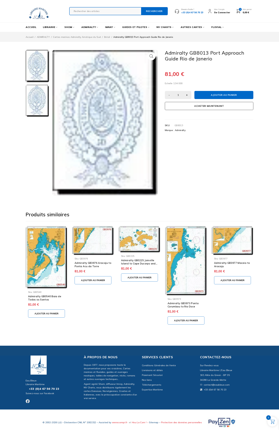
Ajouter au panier (224, 95)
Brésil (107, 37)
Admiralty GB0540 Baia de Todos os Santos (44, 298)
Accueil (29, 37)
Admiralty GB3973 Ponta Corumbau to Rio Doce (183, 305)
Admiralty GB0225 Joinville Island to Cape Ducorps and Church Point (138, 264)
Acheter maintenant (209, 106)
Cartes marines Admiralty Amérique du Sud (77, 37)
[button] (151, 56)
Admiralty (180, 130)
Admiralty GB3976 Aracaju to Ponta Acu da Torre (93, 264)
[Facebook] (28, 401)
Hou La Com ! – (140, 422)
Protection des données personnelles (181, 422)
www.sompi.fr (119, 422)
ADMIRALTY (43, 37)
